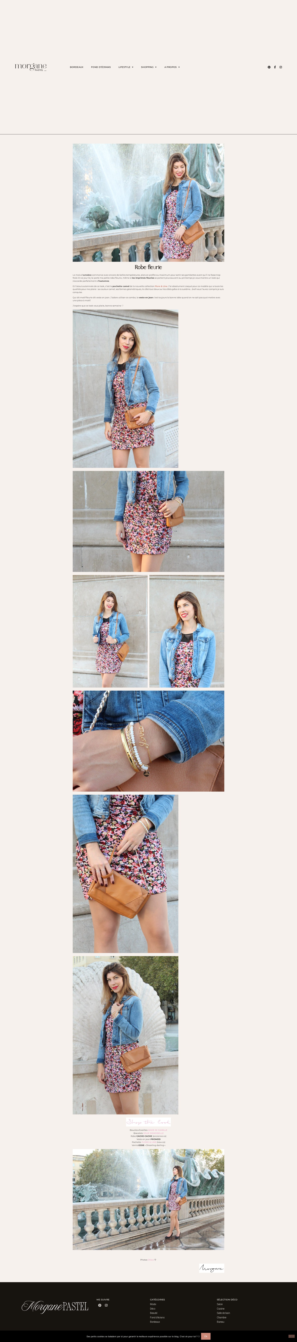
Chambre (221, 1317)
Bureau (220, 1321)
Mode (153, 1304)
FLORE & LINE (149, 1142)
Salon (220, 1304)
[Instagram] (280, 67)
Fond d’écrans (101, 67)
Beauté (153, 1313)
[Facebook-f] (274, 67)
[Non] (291, 1336)
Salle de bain (223, 1313)
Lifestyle (124, 67)
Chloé (151, 1260)
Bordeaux (76, 67)
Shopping (147, 67)
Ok (205, 1336)
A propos (170, 67)
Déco (152, 1308)
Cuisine (220, 1308)
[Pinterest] (269, 67)
